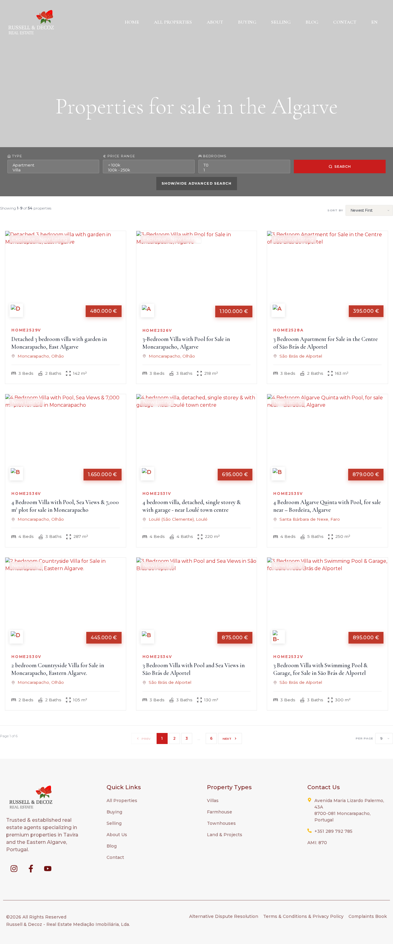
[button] (376, 22)
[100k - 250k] (148, 169)
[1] (244, 169)
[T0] (244, 165)
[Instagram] (13, 868)
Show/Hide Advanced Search (196, 183)
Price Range (121, 156)
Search (342, 166)
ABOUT (215, 22)
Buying (247, 22)
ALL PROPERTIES (173, 22)
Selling (281, 22)
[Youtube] (47, 868)
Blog (311, 22)
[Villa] (53, 169)
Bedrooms (214, 156)
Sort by (335, 210)
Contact (344, 22)
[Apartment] (53, 165)
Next (227, 738)
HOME (132, 22)
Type (17, 156)
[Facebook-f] (30, 868)
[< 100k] (148, 165)
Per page (364, 738)
